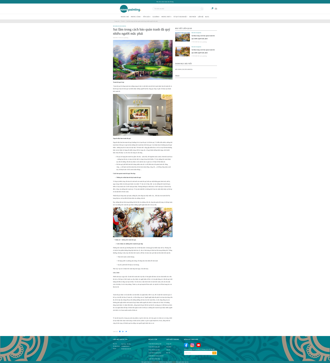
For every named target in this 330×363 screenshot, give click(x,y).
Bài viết (168, 352)
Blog (207, 16)
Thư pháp (192, 16)
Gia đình (155, 16)
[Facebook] (186, 345)
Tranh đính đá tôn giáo (154, 346)
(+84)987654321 (125, 346)
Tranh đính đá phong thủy (154, 352)
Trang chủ (125, 16)
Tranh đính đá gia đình (154, 349)
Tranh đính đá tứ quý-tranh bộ (155, 355)
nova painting (124, 37)
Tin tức (123, 21)
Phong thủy (166, 16)
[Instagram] (192, 345)
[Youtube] (198, 345)
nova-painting (155, 362)
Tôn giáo (146, 16)
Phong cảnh (135, 16)
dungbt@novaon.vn (126, 348)
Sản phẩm (168, 346)
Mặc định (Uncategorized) (183, 69)
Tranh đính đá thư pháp (154, 358)
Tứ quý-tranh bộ (179, 16)
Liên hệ (200, 16)
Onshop (174, 362)
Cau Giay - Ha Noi (126, 344)
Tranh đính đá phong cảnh (154, 343)
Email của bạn (188, 352)
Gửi (214, 353)
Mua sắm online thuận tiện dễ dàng (165, 1)
